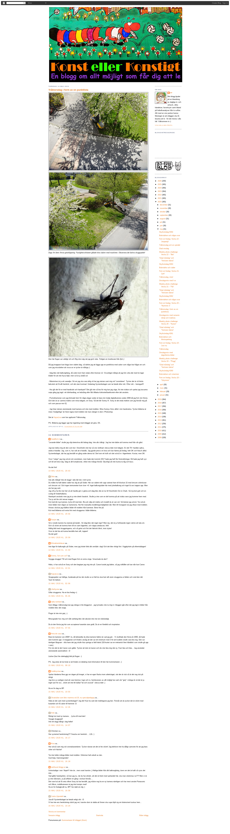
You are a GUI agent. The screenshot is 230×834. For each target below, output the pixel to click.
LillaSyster (55, 589)
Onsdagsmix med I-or (167, 281)
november (164, 208)
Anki (53, 713)
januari (162, 395)
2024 (160, 188)
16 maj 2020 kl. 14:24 (59, 806)
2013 (160, 420)
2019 (160, 399)
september (164, 215)
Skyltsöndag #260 (166, 371)
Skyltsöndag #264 (166, 232)
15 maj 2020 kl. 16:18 (59, 761)
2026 (160, 181)
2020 (160, 202)
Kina (53, 744)
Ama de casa (56, 634)
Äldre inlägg (143, 815)
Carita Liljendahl (57, 796)
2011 (160, 427)
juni (161, 226)
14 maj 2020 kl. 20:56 (59, 514)
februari (163, 391)
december (164, 205)
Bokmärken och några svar (169, 235)
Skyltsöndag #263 (166, 264)
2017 (160, 406)
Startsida (99, 815)
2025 (160, 184)
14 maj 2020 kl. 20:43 (59, 471)
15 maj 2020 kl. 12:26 (59, 707)
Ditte (53, 477)
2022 (160, 195)
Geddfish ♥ (55, 439)
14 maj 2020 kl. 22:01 (59, 568)
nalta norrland (56, 602)
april (162, 385)
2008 (160, 437)
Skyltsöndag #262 (166, 296)
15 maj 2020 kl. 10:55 (59, 692)
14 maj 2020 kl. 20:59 (59, 537)
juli (161, 222)
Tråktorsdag (163, 349)
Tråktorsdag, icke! (166, 277)
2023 (160, 191)
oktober (163, 212)
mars (162, 388)
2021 (160, 198)
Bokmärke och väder (167, 268)
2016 (160, 410)
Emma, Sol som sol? (59, 556)
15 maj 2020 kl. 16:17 (59, 738)
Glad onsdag (164, 249)
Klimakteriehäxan (57, 543)
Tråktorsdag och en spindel (169, 245)
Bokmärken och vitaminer (169, 374)
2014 (160, 417)
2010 (160, 431)
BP (171, 92)
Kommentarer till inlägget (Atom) (74, 820)
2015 (160, 413)
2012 (160, 424)
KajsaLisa (57, 417)
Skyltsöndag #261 (166, 333)
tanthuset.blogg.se (58, 767)
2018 (160, 403)
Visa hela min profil (164, 125)
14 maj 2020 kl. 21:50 (59, 550)
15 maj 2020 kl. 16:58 (59, 791)
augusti (163, 219)
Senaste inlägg (54, 815)
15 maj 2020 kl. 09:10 (59, 665)
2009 (160, 434)
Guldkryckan (56, 671)
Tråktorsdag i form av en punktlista (68, 90)
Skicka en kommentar (56, 812)
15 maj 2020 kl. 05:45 (59, 596)
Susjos (53, 520)
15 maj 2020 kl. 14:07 (59, 725)
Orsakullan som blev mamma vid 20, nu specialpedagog (72, 698)
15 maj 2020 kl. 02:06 (59, 583)
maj (161, 229)
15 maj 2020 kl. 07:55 (59, 628)
